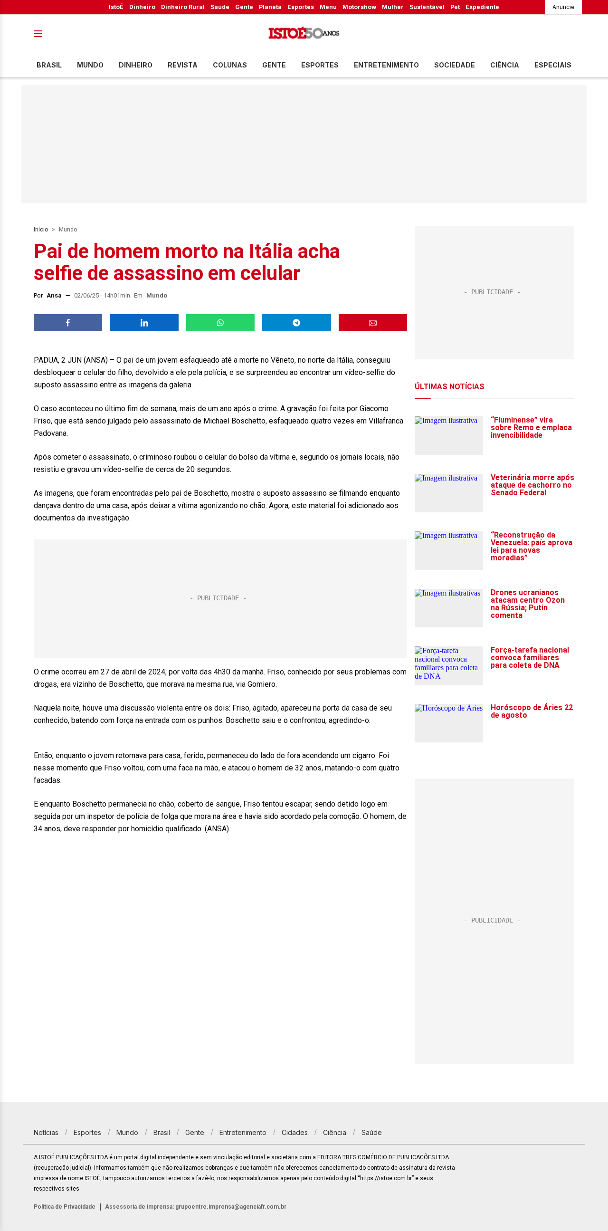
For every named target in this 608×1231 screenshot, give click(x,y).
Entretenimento (386, 65)
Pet (455, 6)
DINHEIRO (135, 65)
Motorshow (359, 6)
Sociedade (454, 65)
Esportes (300, 6)
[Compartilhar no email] (373, 322)
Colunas (230, 65)
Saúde (219, 6)
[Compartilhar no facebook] (68, 322)
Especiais (552, 65)
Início (41, 229)
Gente (244, 6)
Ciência (504, 65)
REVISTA (183, 65)
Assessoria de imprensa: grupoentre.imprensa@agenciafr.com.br (195, 1206)
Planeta (270, 6)
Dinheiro (142, 6)
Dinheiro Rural (183, 6)
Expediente (482, 6)
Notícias (46, 1132)
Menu (328, 6)
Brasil (49, 65)
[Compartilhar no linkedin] (144, 322)
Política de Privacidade (64, 1206)
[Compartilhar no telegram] (296, 322)
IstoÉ (116, 6)
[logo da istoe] (304, 34)
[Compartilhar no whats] (220, 322)
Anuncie (563, 6)
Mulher (393, 6)
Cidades (295, 1132)
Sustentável (427, 6)
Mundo (90, 65)
